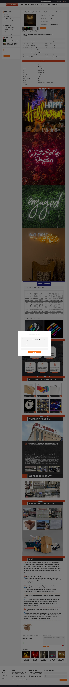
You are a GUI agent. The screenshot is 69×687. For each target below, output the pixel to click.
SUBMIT (34, 352)
